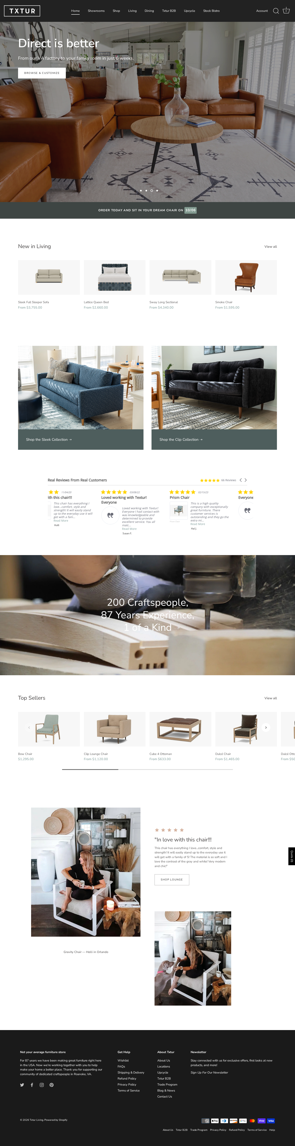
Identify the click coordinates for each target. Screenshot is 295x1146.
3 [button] (152, 190)
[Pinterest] (52, 1085)
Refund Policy (127, 1079)
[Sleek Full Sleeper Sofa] (49, 277)
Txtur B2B (169, 11)
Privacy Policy (127, 1085)
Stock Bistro (211, 11)
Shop (116, 11)
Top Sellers (31, 698)
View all (270, 246)
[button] (241, 480)
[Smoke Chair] (246, 277)
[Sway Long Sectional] (180, 277)
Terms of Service (129, 1091)
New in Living (34, 246)
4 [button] (157, 190)
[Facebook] (32, 1085)
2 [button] (146, 190)
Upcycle (189, 11)
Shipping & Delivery (131, 1073)
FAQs (121, 1067)
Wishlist (123, 1060)
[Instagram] (42, 1085)
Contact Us (164, 1097)
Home (75, 11)
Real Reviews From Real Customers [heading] (77, 480)
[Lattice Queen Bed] (115, 277)
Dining (149, 11)
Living (132, 11)
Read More (75, 524)
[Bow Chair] (49, 729)
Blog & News (166, 1091)
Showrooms (96, 11)
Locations (163, 1067)
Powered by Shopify (55, 1120)
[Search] (276, 11)
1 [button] (141, 190)
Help (272, 1130)
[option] (147, 112)
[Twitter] (22, 1085)
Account (262, 11)
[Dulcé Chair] (246, 729)
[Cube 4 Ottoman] (180, 729)
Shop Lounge (172, 879)
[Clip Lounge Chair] (115, 729)
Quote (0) (292, 856)
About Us (163, 1060)
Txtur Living (36, 1120)
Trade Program (167, 1085)
